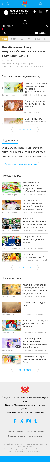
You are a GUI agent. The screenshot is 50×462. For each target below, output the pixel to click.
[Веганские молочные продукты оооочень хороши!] (13, 105)
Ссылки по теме (16, 436)
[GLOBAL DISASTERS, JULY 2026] (11, 307)
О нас (20, 431)
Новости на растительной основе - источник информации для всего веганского (34, 223)
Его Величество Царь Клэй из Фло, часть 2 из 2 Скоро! (35, 359)
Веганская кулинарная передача (26, 66)
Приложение (35, 436)
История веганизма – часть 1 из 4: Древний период (33, 239)
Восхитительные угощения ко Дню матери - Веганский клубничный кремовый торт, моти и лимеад (34, 187)
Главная (10, 431)
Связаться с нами (35, 431)
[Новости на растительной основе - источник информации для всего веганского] (11, 223)
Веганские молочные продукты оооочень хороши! (35, 104)
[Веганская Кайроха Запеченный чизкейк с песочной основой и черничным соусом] (11, 205)
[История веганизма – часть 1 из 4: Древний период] (11, 241)
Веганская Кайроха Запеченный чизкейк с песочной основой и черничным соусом (33, 204)
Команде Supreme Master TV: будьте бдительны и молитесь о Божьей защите (34, 342)
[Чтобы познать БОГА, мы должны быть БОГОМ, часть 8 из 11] (11, 325)
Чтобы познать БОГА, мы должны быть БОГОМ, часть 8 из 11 (35, 323)
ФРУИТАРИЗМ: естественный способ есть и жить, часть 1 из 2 (34, 257)
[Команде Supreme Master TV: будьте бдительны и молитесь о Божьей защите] (11, 343)
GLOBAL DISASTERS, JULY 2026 (34, 304)
